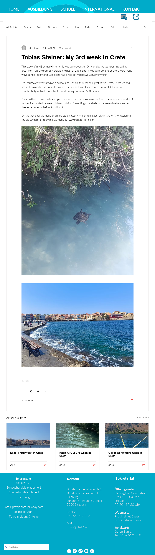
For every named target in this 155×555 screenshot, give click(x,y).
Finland (113, 27)
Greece (25, 380)
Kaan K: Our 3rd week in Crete (75, 454)
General (27, 27)
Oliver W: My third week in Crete (125, 454)
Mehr (126, 27)
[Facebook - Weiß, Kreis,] (69, 551)
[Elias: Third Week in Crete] (28, 435)
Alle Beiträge (12, 27)
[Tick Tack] (80, 551)
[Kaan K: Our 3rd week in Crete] (77, 435)
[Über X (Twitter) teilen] (30, 391)
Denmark (52, 27)
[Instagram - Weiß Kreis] (75, 551)
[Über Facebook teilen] (22, 391)
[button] (144, 27)
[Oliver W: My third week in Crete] (126, 435)
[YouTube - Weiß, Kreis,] (86, 551)
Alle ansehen (143, 417)
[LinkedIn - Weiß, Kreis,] (92, 551)
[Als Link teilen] (45, 391)
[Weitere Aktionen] (132, 48)
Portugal (100, 27)
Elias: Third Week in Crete (26, 452)
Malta (88, 27)
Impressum (24, 478)
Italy (77, 27)
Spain (39, 27)
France (66, 27)
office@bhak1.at (77, 527)
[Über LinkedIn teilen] (37, 391)
